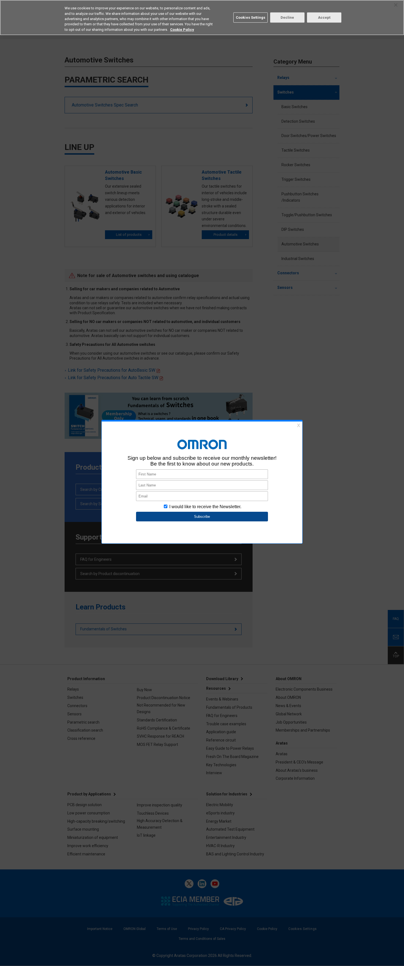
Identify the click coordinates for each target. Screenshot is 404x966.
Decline (287, 17)
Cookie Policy (182, 30)
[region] (202, 17)
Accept (324, 17)
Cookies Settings (250, 17)
